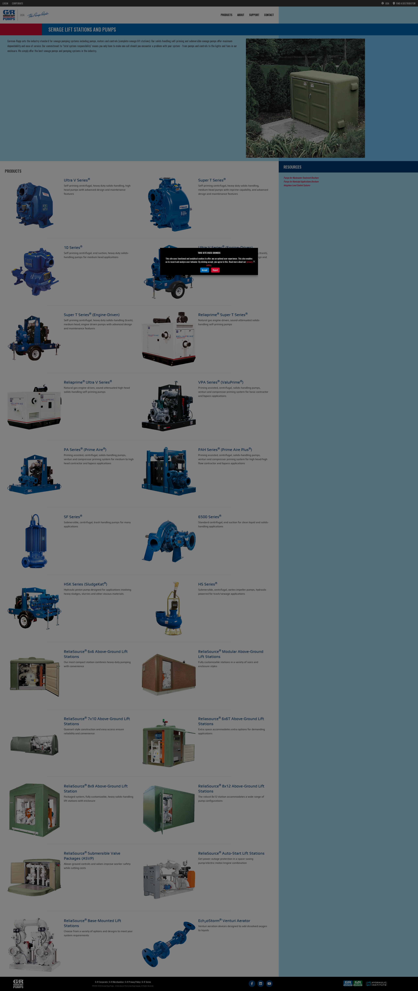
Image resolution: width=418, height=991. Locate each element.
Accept (204, 270)
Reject (215, 270)
